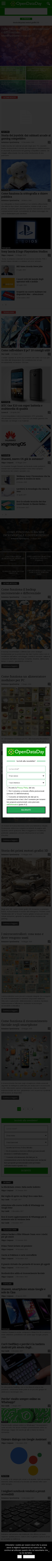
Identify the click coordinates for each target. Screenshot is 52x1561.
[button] (46, 747)
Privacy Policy (22, 788)
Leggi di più (29, 1557)
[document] (26, 780)
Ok (19, 1557)
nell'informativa (12, 805)
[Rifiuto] (48, 1551)
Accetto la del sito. (22, 788)
